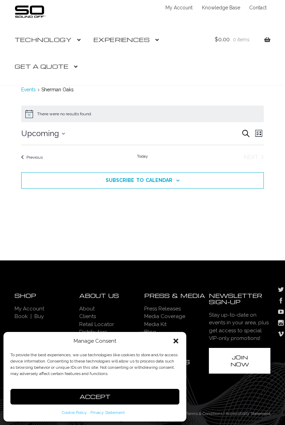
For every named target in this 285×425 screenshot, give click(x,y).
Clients (87, 316)
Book (21, 316)
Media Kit (155, 324)
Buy (39, 316)
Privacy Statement (107, 412)
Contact (258, 7)
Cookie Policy (74, 412)
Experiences (121, 39)
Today (142, 156)
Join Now (239, 361)
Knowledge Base (221, 7)
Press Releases (162, 309)
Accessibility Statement (248, 413)
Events (28, 89)
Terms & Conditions (204, 413)
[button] (175, 341)
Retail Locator (96, 324)
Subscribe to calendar (139, 180)
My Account (179, 7)
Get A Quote (41, 66)
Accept (95, 396)
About (87, 309)
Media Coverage (164, 316)
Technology (43, 39)
